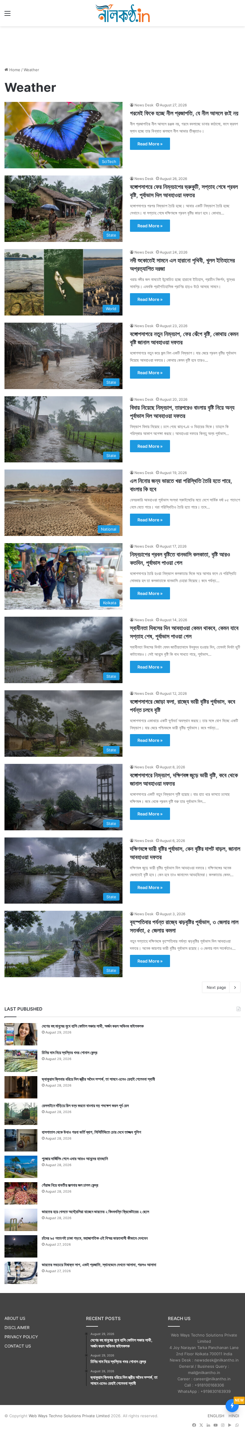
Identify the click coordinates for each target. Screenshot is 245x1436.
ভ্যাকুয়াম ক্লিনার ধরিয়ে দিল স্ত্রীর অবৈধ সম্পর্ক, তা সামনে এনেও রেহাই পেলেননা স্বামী (98, 1078)
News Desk (144, 105)
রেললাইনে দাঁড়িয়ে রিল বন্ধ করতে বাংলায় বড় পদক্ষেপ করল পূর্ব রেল (85, 1105)
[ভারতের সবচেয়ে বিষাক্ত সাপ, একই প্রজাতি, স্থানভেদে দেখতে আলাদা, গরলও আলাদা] (20, 1273)
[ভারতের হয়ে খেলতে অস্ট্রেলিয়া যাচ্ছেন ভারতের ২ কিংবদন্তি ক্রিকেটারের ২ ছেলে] (20, 1220)
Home (14, 69)
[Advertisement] (122, 45)
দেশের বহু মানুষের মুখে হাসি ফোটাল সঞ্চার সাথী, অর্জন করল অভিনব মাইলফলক (93, 1025)
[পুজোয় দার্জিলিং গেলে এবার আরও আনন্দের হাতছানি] (20, 1167)
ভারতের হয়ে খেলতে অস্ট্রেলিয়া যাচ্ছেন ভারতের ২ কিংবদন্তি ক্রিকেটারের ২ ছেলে (95, 1211)
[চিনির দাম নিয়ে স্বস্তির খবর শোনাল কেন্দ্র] (20, 1061)
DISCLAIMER (17, 1327)
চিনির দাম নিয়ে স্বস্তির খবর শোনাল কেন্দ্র (69, 1052)
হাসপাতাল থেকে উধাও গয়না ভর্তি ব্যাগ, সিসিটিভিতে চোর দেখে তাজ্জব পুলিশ (91, 1131)
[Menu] (7, 15)
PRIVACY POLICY (21, 1336)
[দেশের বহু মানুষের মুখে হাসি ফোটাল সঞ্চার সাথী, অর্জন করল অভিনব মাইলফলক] (20, 1034)
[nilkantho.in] (122, 13)
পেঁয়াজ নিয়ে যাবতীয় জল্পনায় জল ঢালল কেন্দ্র (70, 1185)
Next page (216, 987)
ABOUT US (14, 1318)
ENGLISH (216, 1415)
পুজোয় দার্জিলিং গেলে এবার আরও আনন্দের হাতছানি (75, 1158)
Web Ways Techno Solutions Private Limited (69, 1415)
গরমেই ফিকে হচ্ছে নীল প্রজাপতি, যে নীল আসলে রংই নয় (184, 113)
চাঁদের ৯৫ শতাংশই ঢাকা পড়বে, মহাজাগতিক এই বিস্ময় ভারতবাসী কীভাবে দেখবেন (95, 1238)
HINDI (234, 1415)
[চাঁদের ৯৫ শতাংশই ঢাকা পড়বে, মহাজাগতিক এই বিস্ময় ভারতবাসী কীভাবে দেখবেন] (20, 1246)
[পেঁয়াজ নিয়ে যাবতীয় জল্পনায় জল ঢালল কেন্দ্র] (20, 1193)
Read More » (150, 143)
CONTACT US (17, 1346)
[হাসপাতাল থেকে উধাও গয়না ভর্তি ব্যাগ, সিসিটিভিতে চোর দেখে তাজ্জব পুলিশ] (20, 1140)
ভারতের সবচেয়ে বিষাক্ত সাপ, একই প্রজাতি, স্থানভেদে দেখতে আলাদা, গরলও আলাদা (99, 1264)
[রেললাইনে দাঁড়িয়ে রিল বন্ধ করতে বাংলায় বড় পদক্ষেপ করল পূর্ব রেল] (20, 1114)
